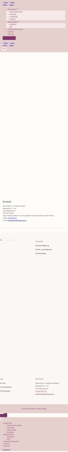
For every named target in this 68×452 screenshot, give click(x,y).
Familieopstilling (15, 29)
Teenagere (14, 16)
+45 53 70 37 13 (40, 391)
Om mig (11, 34)
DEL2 (44, 408)
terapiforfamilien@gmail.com (17, 220)
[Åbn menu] (4, 49)
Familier (13, 14)
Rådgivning (9, 434)
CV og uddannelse (6, 387)
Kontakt (9, 38)
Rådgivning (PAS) (16, 12)
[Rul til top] (2, 415)
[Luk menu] (0, 419)
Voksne (12, 19)
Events (11, 31)
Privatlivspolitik (5, 391)
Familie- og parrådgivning (43, 249)
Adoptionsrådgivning (42, 245)
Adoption (8, 423)
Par (11, 27)
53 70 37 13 (12, 218)
